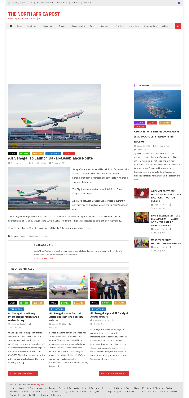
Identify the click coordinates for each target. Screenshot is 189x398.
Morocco (69, 153)
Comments (95, 388)
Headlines (31, 25)
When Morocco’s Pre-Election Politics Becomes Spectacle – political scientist (166, 196)
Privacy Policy (62, 2)
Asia (46, 391)
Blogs (84, 388)
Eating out (94, 391)
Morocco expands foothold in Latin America (166, 242)
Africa (12, 153)
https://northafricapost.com (46, 258)
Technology (107, 391)
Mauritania (146, 388)
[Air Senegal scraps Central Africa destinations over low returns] (68, 286)
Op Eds (153, 391)
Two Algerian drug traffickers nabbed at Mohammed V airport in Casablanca (25, 373)
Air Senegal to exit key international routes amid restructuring (23, 316)
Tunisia (169, 388)
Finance (62, 388)
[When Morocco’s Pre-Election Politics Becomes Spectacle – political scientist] (141, 193)
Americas (37, 391)
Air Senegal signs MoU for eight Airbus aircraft (109, 315)
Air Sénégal (22, 236)
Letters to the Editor (28, 395)
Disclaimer (75, 2)
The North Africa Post (44, 2)
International (76, 25)
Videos (165, 25)
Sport (92, 25)
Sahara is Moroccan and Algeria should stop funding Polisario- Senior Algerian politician (115, 373)
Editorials (142, 391)
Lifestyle (133, 25)
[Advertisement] (94, 57)
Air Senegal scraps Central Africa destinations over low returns (66, 316)
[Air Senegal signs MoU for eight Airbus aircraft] (109, 286)
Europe (152, 122)
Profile (118, 25)
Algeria (119, 388)
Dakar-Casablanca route (38, 236)
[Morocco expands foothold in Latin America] (141, 242)
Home (19, 25)
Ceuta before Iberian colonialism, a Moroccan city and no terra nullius (157, 137)
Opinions (104, 25)
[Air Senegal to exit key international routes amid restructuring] (27, 286)
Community (149, 25)
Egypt (128, 388)
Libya (136, 388)
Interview (173, 391)
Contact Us (87, 2)
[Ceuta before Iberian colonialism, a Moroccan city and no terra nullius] (157, 104)
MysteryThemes (40, 384)
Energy (62, 25)
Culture (75, 391)
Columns (143, 85)
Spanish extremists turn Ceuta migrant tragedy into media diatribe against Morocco (165, 220)
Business (47, 25)
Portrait (13, 395)
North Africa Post (39, 163)
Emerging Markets (38, 388)
